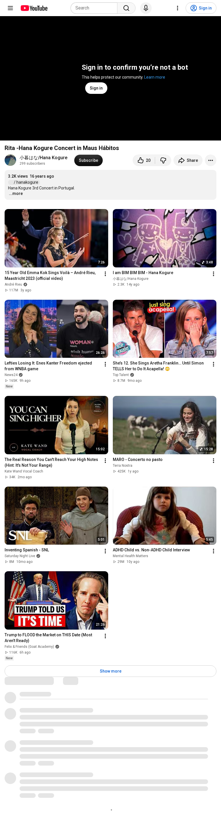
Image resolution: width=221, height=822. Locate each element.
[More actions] (210, 160)
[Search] (126, 8)
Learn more (154, 77)
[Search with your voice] (146, 8)
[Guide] (10, 8)
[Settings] (177, 8)
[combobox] (95, 8)
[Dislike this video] (163, 160)
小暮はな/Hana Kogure (43, 157)
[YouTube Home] (34, 8)
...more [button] (16, 193)
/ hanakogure (26, 182)
